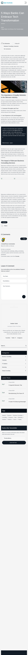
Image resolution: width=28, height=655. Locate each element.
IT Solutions (14, 363)
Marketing (14, 367)
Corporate (16, 46)
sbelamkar (7, 43)
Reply (24, 238)
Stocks (15, 419)
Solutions (4, 222)
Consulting (4, 417)
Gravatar (17, 256)
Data (15, 417)
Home (2, 27)
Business (9, 415)
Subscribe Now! (13, 442)
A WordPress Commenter (8, 244)
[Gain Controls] (6, 3)
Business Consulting (8, 46)
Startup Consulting (14, 370)
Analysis (4, 415)
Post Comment (24, 296)
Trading (19, 419)
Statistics (10, 419)
